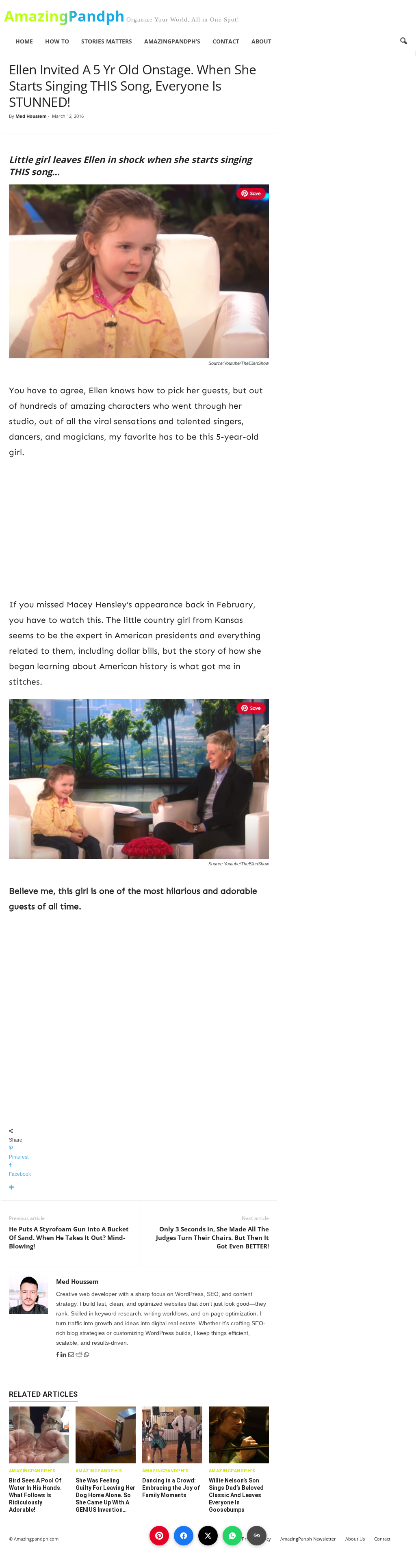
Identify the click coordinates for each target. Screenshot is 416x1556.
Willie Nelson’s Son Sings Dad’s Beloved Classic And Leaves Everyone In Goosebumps (236, 1495)
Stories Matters (106, 41)
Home (24, 41)
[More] (139, 1187)
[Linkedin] (64, 1355)
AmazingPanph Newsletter (308, 1539)
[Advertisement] (139, 526)
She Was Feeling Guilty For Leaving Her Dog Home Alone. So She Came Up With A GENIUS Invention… (105, 1495)
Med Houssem (31, 116)
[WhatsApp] (86, 1355)
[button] (403, 41)
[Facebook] (58, 1355)
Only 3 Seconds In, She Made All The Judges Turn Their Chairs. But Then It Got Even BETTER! (212, 1237)
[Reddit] (80, 1355)
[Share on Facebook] (183, 1535)
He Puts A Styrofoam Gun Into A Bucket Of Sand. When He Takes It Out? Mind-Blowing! (69, 1237)
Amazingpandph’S (172, 41)
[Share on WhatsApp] (232, 1535)
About (261, 41)
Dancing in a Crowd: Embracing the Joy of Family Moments (171, 1487)
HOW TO (57, 41)
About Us (355, 1539)
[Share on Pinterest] (159, 1535)
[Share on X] (208, 1535)
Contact (225, 41)
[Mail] (72, 1355)
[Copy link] (256, 1535)
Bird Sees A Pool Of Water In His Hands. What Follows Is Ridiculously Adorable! (35, 1495)
